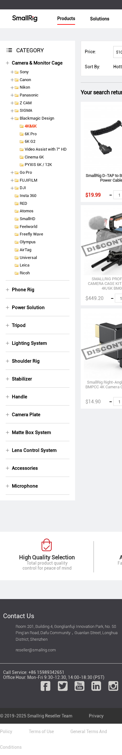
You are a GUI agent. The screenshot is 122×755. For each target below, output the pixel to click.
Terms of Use (41, 731)
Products (66, 18)
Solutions (99, 18)
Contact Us (18, 616)
